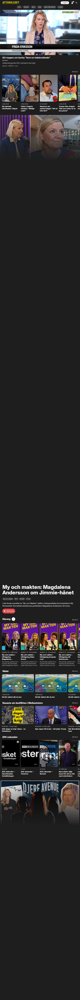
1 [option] (13, 619)
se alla (75, 72)
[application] (40, 32)
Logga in (65, 3)
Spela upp (10, 611)
